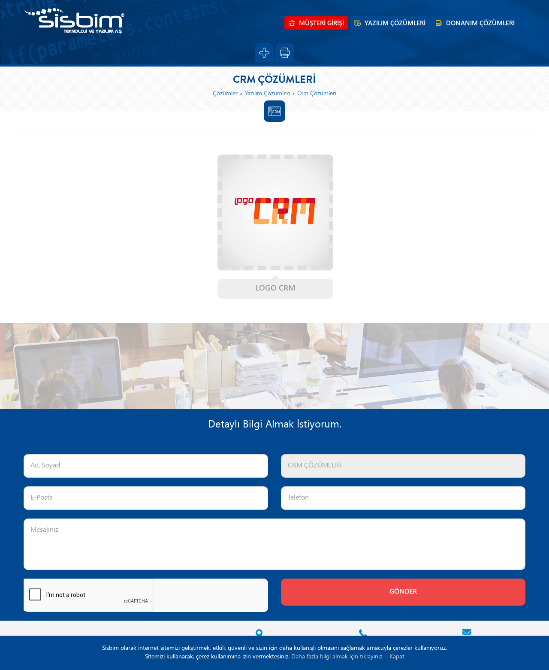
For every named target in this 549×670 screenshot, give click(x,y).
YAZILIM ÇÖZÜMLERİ (395, 24)
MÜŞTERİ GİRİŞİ (321, 24)
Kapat (396, 657)
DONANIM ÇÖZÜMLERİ (480, 24)
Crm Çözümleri (316, 94)
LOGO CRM (276, 288)
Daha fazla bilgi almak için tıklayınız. (337, 657)
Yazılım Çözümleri (267, 94)
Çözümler (225, 94)
